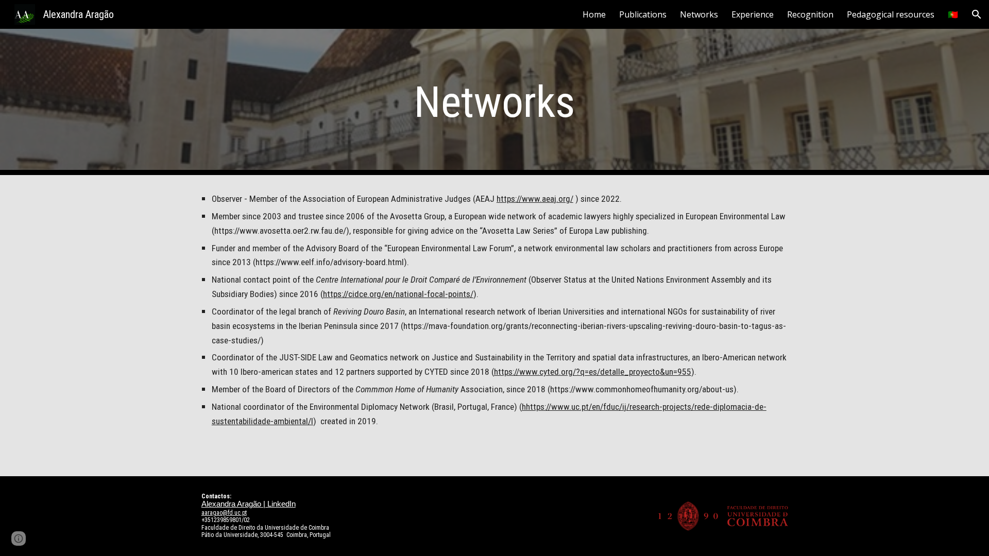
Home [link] (594, 14)
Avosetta (498, 230)
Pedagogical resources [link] (890, 14)
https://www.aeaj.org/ (535, 199)
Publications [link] (643, 14)
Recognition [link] (810, 14)
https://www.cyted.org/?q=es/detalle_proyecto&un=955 (592, 372)
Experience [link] (752, 14)
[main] (494, 102)
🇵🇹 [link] (953, 14)
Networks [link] (699, 14)
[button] (976, 14)
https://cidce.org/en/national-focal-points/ (398, 294)
